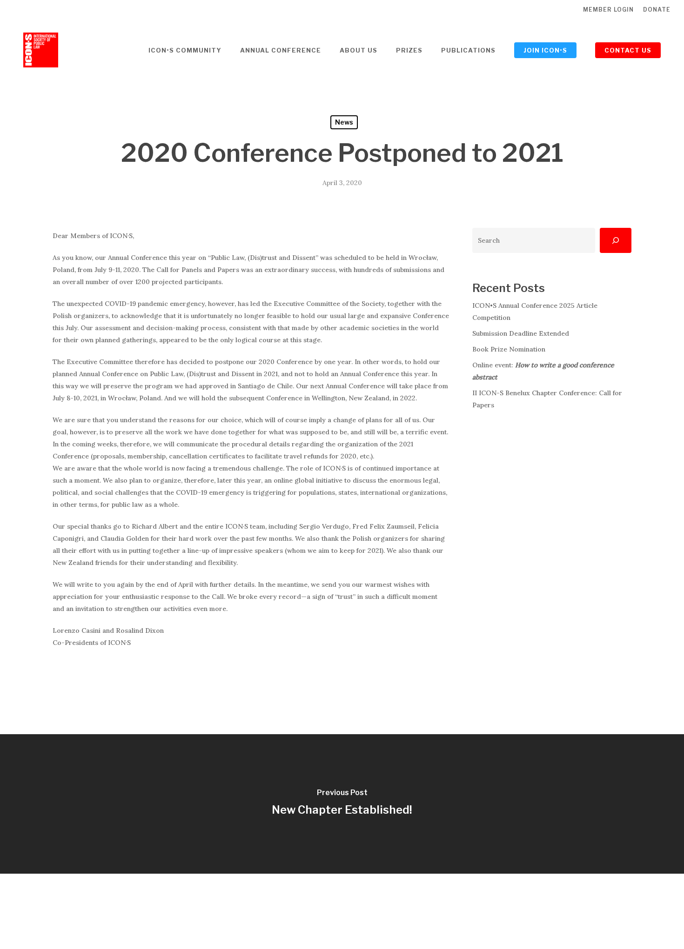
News (344, 122)
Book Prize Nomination (508, 349)
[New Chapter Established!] (342, 804)
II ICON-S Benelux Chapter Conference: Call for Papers (547, 399)
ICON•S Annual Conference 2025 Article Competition (534, 311)
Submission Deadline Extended (520, 333)
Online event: (543, 371)
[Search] (615, 240)
